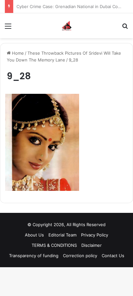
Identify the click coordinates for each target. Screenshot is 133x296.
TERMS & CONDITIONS (54, 245)
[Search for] (125, 28)
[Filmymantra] (67, 26)
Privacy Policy (94, 234)
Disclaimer (91, 245)
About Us (34, 234)
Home (17, 53)
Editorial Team (62, 234)
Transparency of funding (33, 255)
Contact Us (113, 255)
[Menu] (8, 28)
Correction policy (80, 255)
